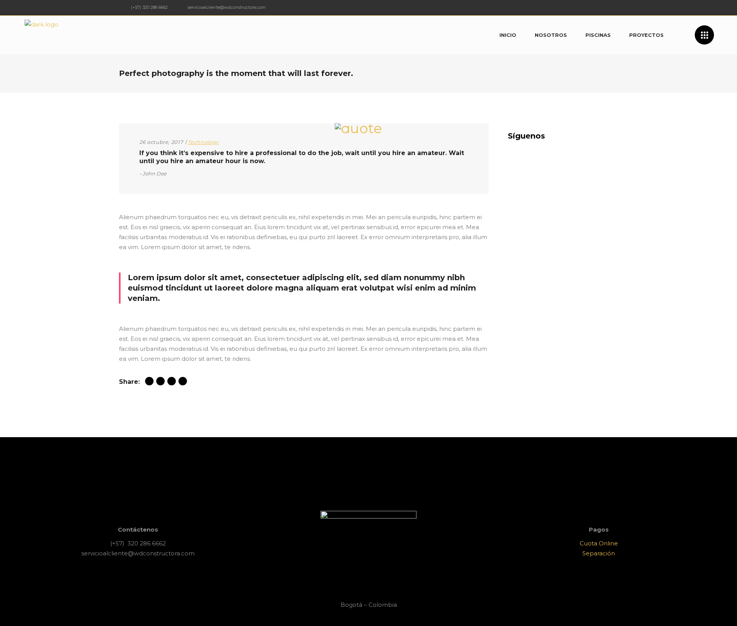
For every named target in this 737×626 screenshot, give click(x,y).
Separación (598, 553)
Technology (203, 142)
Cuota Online (599, 543)
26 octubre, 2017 (161, 142)
